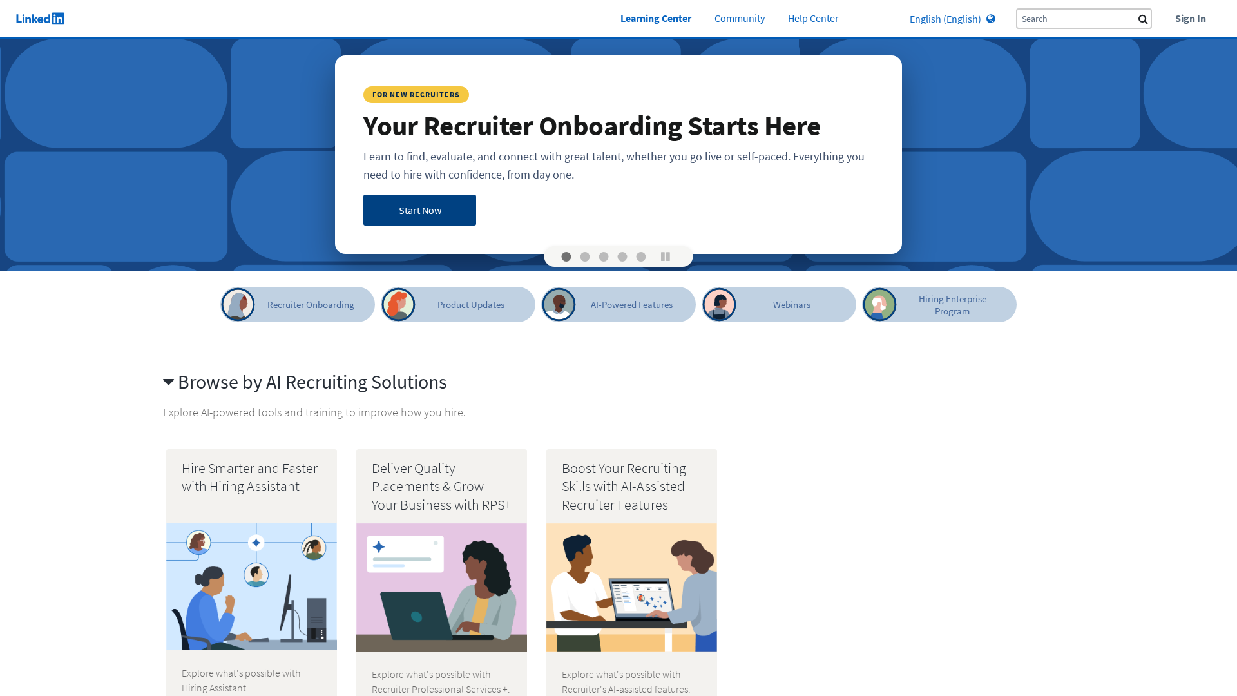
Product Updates (470, 304)
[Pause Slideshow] (665, 256)
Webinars (791, 304)
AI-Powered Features (632, 304)
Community (739, 18)
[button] (566, 257)
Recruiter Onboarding (310, 304)
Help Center (813, 18)
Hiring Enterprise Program (952, 305)
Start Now (420, 210)
